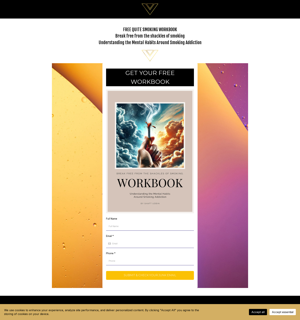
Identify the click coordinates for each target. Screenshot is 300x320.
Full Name (111, 218)
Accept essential (282, 312)
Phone (110, 253)
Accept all (258, 312)
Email (110, 235)
